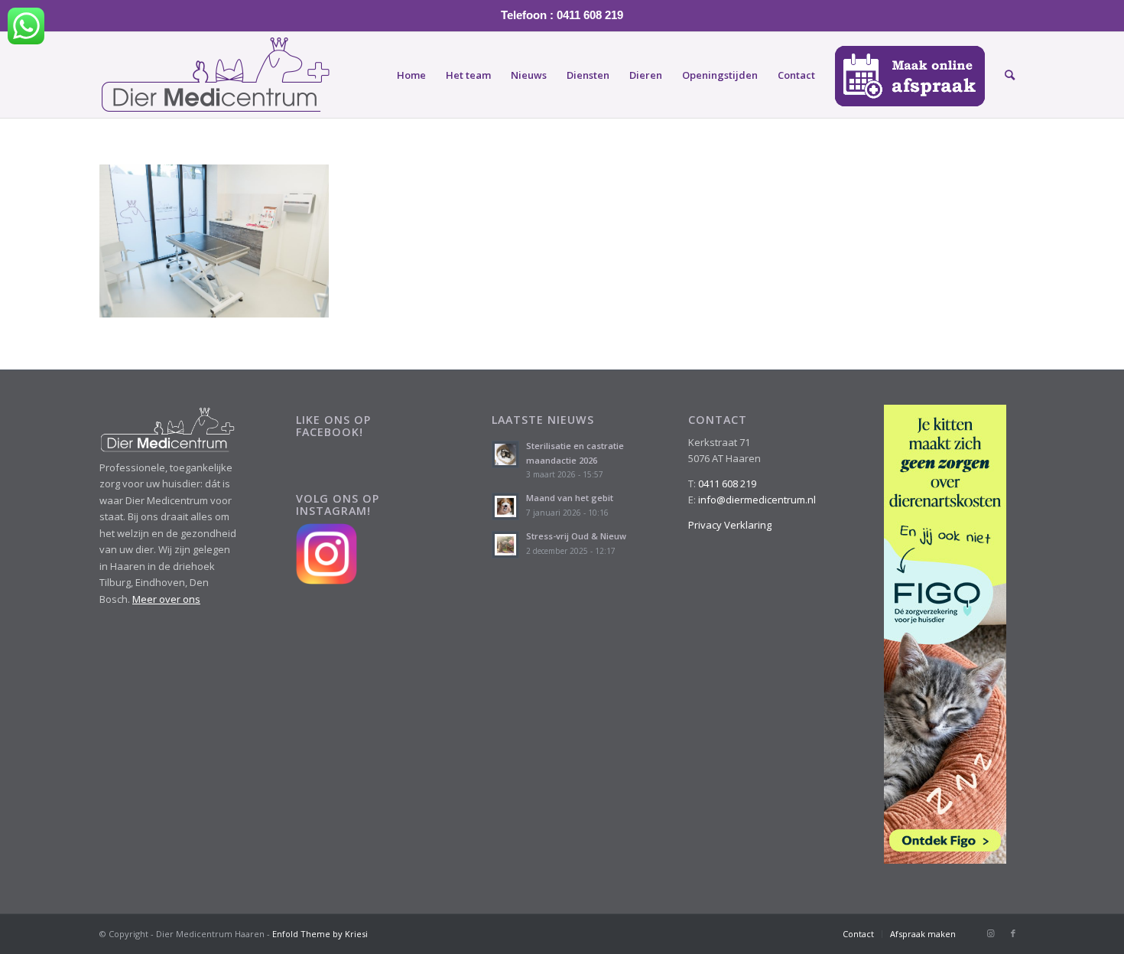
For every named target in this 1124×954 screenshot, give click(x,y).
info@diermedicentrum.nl (757, 499)
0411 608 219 (727, 483)
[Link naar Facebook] (1013, 933)
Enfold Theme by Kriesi (320, 933)
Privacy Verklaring (730, 525)
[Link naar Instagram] (990, 933)
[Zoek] (1010, 75)
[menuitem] (411, 75)
